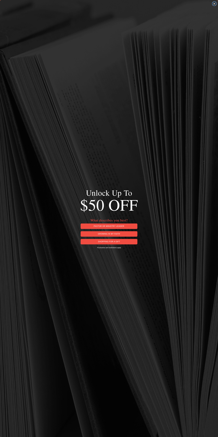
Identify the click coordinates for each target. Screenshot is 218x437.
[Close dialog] (214, 4)
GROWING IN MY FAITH (109, 234)
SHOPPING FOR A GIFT (109, 242)
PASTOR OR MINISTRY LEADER (109, 226)
